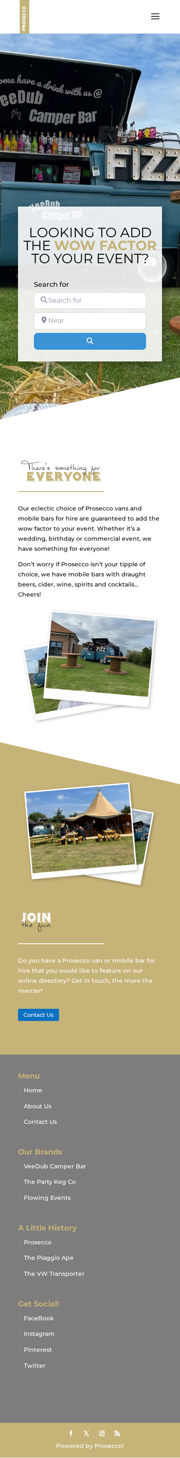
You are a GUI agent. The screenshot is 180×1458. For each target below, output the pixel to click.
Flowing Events (47, 1197)
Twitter (35, 1365)
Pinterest (38, 1349)
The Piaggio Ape (49, 1258)
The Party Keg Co (50, 1182)
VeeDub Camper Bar (55, 1166)
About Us (37, 1106)
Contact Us (38, 1014)
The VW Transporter (54, 1273)
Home (33, 1090)
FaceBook (39, 1318)
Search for (51, 284)
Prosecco (37, 1242)
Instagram (39, 1334)
